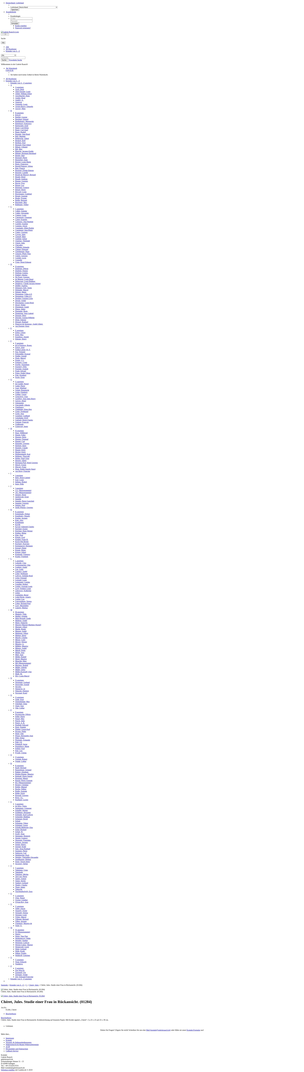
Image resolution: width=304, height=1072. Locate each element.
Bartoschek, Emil (21, 126)
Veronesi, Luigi (21, 915)
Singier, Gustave (21, 838)
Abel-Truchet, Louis (22, 92)
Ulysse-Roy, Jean (21, 902)
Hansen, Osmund (21, 439)
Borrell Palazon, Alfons (24, 166)
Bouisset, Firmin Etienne (24, 170)
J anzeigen (19, 488)
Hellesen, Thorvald (22, 456)
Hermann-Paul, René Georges (26, 463)
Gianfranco (19, 407)
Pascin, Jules (20, 721)
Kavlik (17, 525)
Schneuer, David (21, 819)
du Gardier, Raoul (22, 384)
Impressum (10, 1038)
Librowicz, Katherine (23, 591)
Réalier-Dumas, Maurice (24, 774)
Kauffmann (19, 522)
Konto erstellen (21, 26)
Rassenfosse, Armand (23, 770)
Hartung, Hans (20, 446)
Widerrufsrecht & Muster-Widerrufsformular (22, 1045)
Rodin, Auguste (21, 791)
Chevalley (19, 245)
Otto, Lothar (19, 708)
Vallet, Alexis (20, 909)
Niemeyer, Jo (20, 689)
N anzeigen (19, 680)
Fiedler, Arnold (20, 356)
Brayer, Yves (20, 183)
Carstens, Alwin (21, 226)
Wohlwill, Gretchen (22, 955)
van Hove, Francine (22, 471)
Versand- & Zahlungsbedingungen (18, 1042)
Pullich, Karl (20, 749)
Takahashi (19, 872)
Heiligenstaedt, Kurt (22, 454)
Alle (7, 47)
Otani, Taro (19, 706)
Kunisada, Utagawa (22, 554)
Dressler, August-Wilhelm (24, 318)
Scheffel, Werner (21, 810)
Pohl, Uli (18, 742)
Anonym (18, 102)
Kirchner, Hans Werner (24, 531)
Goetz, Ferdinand (21, 412)
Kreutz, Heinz (20, 550)
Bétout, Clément (21, 147)
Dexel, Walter (20, 305)
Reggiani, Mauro (21, 778)
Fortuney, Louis (21, 362)
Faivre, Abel (19, 348)
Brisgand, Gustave (22, 188)
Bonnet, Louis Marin (23, 162)
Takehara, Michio (21, 874)
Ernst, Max (19, 335)
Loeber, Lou (19, 599)
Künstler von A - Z (13, 51)
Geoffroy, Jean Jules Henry (25, 399)
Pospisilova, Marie (22, 746)
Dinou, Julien (20, 309)
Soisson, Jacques (21, 842)
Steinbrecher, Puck (22, 855)
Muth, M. (18, 674)
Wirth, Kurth (20, 951)
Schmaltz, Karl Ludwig (24, 815)
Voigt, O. (18, 926)
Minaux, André (21, 648)
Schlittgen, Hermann (23, 813)
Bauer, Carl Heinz (22, 128)
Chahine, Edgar (21, 239)
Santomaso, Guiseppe (23, 808)
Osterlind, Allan (21, 704)
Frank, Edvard (20, 371)
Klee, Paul (19, 535)
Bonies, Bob (20, 156)
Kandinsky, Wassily (22, 516)
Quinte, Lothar (20, 761)
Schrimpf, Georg (21, 825)
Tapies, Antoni (20, 879)
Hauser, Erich (20, 450)
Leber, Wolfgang (21, 574)
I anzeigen (19, 475)
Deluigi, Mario (20, 292)
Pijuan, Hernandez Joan (24, 736)
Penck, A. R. (20, 723)
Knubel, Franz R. (21, 539)
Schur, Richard (20, 830)
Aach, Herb (19, 89)
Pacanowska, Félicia (23, 714)
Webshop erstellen (8, 1070)
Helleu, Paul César (22, 458)
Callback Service (12, 1051)
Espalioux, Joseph (22, 337)
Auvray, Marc (20, 109)
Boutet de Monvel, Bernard (25, 175)
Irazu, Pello (19, 484)
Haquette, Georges (22, 443)
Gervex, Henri (20, 401)
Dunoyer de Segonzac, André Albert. (29, 324)
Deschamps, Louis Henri (24, 303)
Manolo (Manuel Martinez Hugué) (28, 625)
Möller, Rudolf (20, 657)
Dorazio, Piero (20, 316)
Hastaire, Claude (21, 448)
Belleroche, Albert (22, 138)
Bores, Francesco (21, 164)
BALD (18, 115)
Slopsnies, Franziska (23, 840)
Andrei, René (20, 98)
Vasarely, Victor (21, 911)
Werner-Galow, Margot (24, 945)
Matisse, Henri (20, 635)
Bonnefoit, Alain (21, 160)
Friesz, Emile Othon (22, 373)
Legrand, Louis (21, 580)
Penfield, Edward (21, 725)
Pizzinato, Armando (22, 740)
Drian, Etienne (20, 320)
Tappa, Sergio (20, 881)
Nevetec (18, 687)
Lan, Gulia (19, 569)
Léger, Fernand (21, 578)
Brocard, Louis (20, 192)
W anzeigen (19, 930)
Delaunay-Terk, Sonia (23, 288)
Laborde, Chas (20, 563)
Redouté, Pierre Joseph (23, 776)
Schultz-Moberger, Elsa (24, 827)
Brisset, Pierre (20, 190)
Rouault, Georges (21, 795)
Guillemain (19, 424)
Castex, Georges (21, 232)
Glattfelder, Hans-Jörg (23, 409)
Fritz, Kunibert (20, 375)
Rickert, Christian (21, 785)
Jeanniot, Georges (22, 503)
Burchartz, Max (21, 202)
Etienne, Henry (21, 339)
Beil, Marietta (20, 136)
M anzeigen (19, 612)
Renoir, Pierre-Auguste (23, 781)
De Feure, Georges (22, 277)
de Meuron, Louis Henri (24, 279)
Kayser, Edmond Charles (24, 527)
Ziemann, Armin (21, 975)
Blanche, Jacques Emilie (24, 151)
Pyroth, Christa (20, 753)
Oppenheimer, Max (22, 702)
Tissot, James (20, 887)
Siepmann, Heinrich (22, 836)
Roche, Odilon (20, 789)
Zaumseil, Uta (20, 973)
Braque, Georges (21, 181)
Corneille (18, 260)
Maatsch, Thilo (20, 614)
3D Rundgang (11, 49)
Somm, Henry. (20, 845)
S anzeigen (19, 804)
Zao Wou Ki (20, 970)
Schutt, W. (19, 832)
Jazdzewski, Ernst (22, 497)
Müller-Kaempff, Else (23, 672)
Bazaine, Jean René (22, 134)
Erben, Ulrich (20, 333)
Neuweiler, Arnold (22, 685)
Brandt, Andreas (21, 179)
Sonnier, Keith (20, 847)
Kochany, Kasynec (22, 544)
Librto (17, 593)
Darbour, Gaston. (21, 273)
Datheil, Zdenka (21, 275)
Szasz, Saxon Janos (22, 862)
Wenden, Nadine (21, 941)
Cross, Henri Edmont (23, 262)
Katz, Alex (19, 520)
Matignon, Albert (21, 633)
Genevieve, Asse (21, 397)
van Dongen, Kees (22, 326)
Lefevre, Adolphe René (24, 576)
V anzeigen (19, 906)
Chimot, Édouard (21, 249)
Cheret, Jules (20, 243)
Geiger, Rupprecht (22, 390)
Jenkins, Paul (20, 505)
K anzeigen (19, 512)
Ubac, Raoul (20, 898)
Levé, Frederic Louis (23, 589)
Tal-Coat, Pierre (21, 877)
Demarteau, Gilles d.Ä (23, 294)
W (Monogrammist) (22, 932)
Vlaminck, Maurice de (23, 923)
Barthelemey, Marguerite (24, 121)
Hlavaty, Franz (20, 467)
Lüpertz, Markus (21, 608)
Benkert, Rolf (20, 141)
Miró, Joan (19, 655)
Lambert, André (21, 567)
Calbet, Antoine (21, 211)
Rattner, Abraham (21, 772)
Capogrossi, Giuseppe (23, 217)
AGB (8, 1047)
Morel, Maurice (21, 659)
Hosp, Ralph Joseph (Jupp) (25, 469)
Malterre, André (21, 621)
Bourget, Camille (21, 173)
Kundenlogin (11, 12)
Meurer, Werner (21, 642)
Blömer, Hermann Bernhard (25, 153)
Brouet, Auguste (21, 196)
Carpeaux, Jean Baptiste (24, 222)
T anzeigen (19, 868)
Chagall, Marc (20, 237)
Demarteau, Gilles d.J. (23, 296)
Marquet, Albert (21, 627)
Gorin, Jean (19, 414)
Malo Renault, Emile (23, 618)
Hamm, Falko (20, 435)
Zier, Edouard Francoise (24, 977)
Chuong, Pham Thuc (23, 254)
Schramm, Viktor (21, 823)
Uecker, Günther (21, 900)
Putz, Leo (18, 751)
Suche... (5, 60)
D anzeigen (19, 266)
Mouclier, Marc (21, 661)
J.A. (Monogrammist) (23, 490)
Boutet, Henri (20, 177)
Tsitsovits (18, 889)
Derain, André (20, 301)
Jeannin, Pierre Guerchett (24, 501)
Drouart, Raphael (21, 322)
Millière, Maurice (21, 646)
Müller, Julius (20, 670)
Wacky (17, 934)
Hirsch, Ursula (20, 465)
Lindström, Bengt (21, 595)
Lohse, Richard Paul (23, 603)
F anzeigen (19, 343)
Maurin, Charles (21, 638)
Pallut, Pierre (20, 717)
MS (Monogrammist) (23, 663)
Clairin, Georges (21, 256)
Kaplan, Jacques (21, 518)
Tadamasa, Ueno (21, 870)
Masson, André (21, 631)
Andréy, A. (19, 100)
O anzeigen (19, 697)
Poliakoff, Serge (21, 744)
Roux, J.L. (19, 798)
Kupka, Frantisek (21, 557)
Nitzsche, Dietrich (22, 691)
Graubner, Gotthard (22, 416)
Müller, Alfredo (21, 667)
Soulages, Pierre (21, 851)
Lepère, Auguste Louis (23, 586)
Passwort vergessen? (23, 28)
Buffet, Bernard (21, 200)
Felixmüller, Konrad (22, 354)
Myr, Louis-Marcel (22, 676)
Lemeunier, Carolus (22, 582)
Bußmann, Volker (21, 205)
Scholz (17, 821)
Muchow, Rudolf (21, 665)
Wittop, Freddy (20, 953)
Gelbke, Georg (20, 394)
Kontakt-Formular (193, 1030)
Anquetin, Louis (21, 104)
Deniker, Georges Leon (24, 298)
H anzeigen (19, 431)
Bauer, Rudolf (20, 132)
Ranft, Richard (20, 768)
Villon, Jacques (21, 921)
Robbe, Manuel (21, 787)
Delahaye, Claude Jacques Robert (27, 284)
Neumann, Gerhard (22, 682)
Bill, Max (18, 149)
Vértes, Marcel (20, 917)
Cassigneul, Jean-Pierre (24, 230)
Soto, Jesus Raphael (22, 849)
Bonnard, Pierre (21, 158)
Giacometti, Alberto (22, 405)
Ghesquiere (19, 403)
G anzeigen (19, 382)
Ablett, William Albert (23, 94)
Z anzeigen (19, 968)
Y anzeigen (19, 960)
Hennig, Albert (20, 461)
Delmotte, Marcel (21, 290)
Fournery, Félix (21, 367)
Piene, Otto (19, 734)
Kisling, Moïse (20, 533)
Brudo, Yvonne (21, 198)
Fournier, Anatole (21, 369)
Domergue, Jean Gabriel (24, 313)
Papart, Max (19, 719)
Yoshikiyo (19, 964)
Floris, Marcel (20, 358)
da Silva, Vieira (21, 806)
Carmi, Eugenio (21, 220)
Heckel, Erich (20, 452)
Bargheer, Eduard (21, 119)
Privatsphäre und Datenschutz (17, 1049)
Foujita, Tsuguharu (22, 365)
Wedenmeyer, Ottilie (23, 938)
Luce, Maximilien (21, 606)
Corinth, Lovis (20, 258)
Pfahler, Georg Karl (22, 729)
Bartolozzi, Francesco (23, 124)
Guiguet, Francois (22, 422)
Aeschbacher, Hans (22, 96)
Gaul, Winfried (20, 388)
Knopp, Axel (20, 537)
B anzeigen (19, 113)
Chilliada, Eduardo (22, 247)
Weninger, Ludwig (22, 943)
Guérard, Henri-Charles (24, 420)
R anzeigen (19, 766)
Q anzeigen (19, 757)
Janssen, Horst (20, 495)
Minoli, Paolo (20, 650)
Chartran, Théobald (22, 241)
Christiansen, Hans (22, 252)
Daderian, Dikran (21, 269)
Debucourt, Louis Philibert (25, 281)
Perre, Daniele (20, 727)
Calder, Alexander (22, 213)
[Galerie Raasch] (10, 32)
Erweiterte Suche (15, 60)
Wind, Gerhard (20, 949)
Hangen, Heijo (20, 437)
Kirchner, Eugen (21, 529)
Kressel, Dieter (20, 548)
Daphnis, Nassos (21, 271)
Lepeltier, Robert (21, 584)
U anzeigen (19, 896)
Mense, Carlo (20, 640)
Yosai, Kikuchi (20, 962)
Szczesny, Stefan (21, 864)
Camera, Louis (20, 215)
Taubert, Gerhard (21, 883)
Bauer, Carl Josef (21, 130)
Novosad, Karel (21, 693)
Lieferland (14, 7)
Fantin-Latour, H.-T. (22, 350)
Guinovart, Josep (21, 426)
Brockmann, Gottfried (23, 194)
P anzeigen (19, 712)
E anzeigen (19, 330)
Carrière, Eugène (21, 224)
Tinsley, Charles (21, 885)
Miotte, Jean (19, 653)
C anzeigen (19, 209)
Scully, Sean (19, 834)
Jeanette (18, 499)
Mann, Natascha (21, 623)
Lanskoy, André (21, 571)
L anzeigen (19, 561)
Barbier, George (21, 117)
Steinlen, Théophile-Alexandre (26, 857)
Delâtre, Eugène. (21, 286)
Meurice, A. (19, 644)
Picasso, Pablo (20, 731)
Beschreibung (11, 1014)
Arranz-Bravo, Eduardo (24, 106)
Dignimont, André (22, 307)
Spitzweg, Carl (20, 853)
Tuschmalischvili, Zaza (23, 891)
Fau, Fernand (20, 352)
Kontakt (9, 1040)
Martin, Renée (20, 629)
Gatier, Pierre (20, 386)
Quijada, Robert (21, 759)
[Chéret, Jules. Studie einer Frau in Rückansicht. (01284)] (23, 996)
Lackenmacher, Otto (22, 565)
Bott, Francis (20, 168)
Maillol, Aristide (21, 616)
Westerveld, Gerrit (22, 947)
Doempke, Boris (21, 311)
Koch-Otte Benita (21, 542)
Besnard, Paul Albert (23, 145)
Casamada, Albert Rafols (24, 228)
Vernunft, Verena (21, 913)
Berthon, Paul (20, 143)
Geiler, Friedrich (21, 392)
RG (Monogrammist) (23, 783)
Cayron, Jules (20, 234)
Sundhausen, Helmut (23, 859)
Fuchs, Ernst (20, 377)
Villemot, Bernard (22, 919)
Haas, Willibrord (21, 433)
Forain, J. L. (19, 360)
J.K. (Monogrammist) (23, 493)
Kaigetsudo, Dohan (22, 514)
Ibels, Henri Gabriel (22, 478)
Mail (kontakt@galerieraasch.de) (158, 1030)
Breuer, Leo (19, 185)
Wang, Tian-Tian (21, 936)
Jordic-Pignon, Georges (24, 507)
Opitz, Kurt (19, 699)
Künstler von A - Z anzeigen (21, 83)
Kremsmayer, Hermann (24, 546)
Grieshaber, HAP (21, 418)
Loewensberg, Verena (23, 601)
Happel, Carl (20, 441)
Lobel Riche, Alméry (23, 597)
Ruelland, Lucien (21, 800)
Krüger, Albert (20, 552)
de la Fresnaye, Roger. (23, 345)
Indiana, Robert (21, 482)
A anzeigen (19, 87)
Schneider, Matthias (22, 817)
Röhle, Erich (20, 793)
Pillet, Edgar (19, 738)
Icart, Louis (19, 480)
